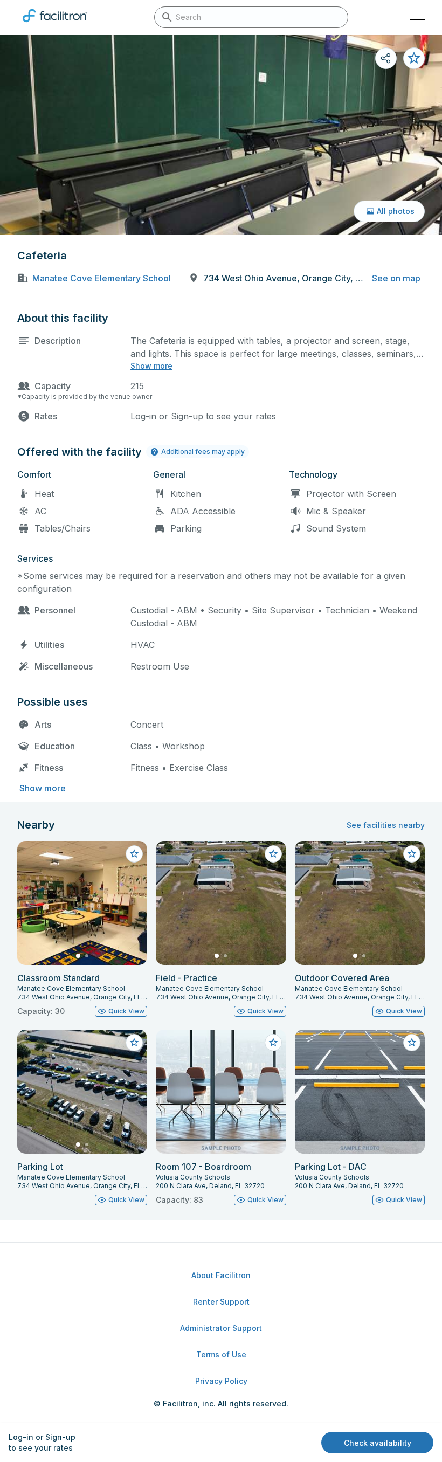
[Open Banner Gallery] (221, 135)
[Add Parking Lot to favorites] (134, 1042)
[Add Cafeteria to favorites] (414, 58)
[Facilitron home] (55, 24)
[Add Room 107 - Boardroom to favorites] (273, 1042)
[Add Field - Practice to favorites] (273, 854)
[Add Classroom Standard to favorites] (134, 854)
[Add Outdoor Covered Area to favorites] (411, 854)
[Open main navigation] (417, 17)
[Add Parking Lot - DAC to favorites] (411, 1042)
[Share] (386, 58)
